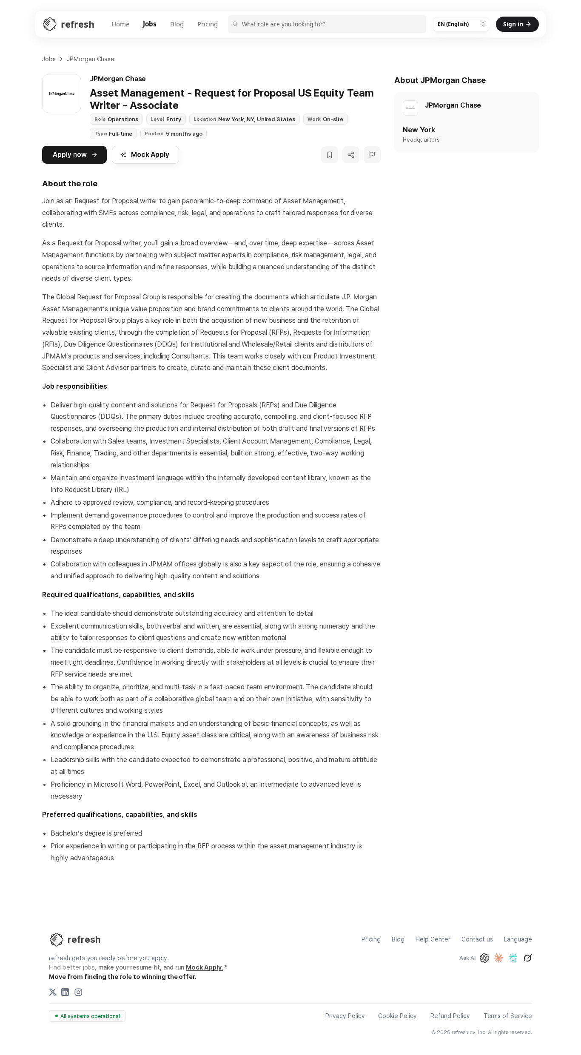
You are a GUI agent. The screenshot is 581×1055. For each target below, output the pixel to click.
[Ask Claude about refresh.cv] (498, 958)
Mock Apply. (204, 967)
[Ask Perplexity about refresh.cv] (513, 958)
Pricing (207, 24)
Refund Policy (450, 1016)
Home (120, 24)
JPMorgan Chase (91, 59)
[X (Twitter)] (53, 992)
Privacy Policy (345, 1016)
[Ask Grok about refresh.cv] (527, 958)
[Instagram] (78, 992)
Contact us (477, 939)
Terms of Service (508, 1016)
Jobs (150, 24)
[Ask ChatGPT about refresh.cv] (484, 958)
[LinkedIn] (65, 992)
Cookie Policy (397, 1016)
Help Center (433, 939)
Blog (177, 24)
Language (518, 939)
